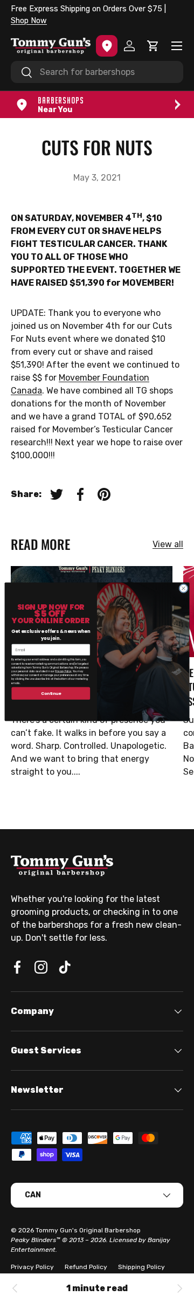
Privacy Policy (63, 671)
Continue (51, 693)
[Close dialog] (183, 588)
